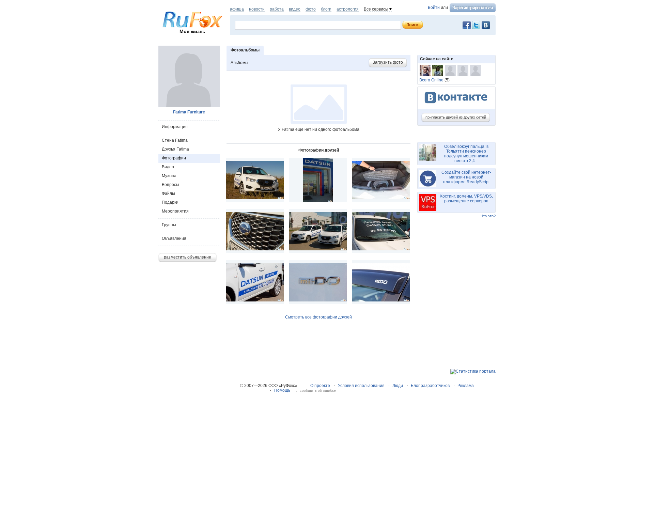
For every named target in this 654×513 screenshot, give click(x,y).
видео (294, 9)
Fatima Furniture (189, 112)
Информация (175, 126)
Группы (169, 224)
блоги (326, 9)
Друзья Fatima (175, 149)
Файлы (168, 193)
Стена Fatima (175, 140)
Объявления (174, 238)
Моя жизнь (192, 31)
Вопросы (170, 184)
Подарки (170, 202)
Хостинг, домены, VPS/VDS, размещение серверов (466, 198)
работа (277, 9)
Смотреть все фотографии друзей (318, 317)
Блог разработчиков (430, 385)
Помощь (282, 390)
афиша (237, 9)
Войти (434, 7)
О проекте (320, 385)
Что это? (488, 216)
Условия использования (361, 385)
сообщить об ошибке (318, 390)
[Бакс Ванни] (425, 70)
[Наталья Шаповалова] (437, 70)
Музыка (169, 175)
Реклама (465, 385)
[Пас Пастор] (462, 70)
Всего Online (431, 80)
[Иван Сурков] (475, 70)
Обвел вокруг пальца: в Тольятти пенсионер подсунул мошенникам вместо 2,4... (466, 153)
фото (311, 9)
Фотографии (174, 158)
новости (257, 9)
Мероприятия (175, 211)
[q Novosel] (450, 70)
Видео (168, 167)
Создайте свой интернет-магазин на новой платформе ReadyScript (466, 177)
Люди (397, 385)
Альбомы (239, 62)
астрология (348, 9)
